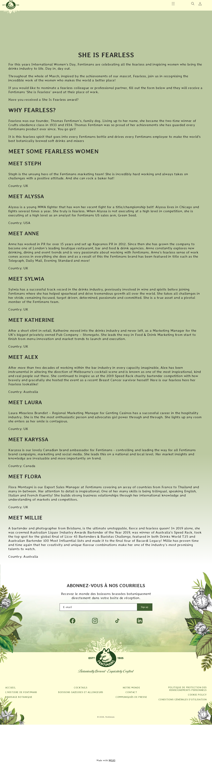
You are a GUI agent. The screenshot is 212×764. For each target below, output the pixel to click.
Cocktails (80, 687)
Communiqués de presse (131, 697)
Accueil (10, 687)
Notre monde (131, 687)
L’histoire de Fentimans (21, 692)
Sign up (144, 607)
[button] (173, 3)
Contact (131, 692)
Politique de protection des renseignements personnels (187, 688)
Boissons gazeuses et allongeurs (80, 692)
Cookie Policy (197, 694)
